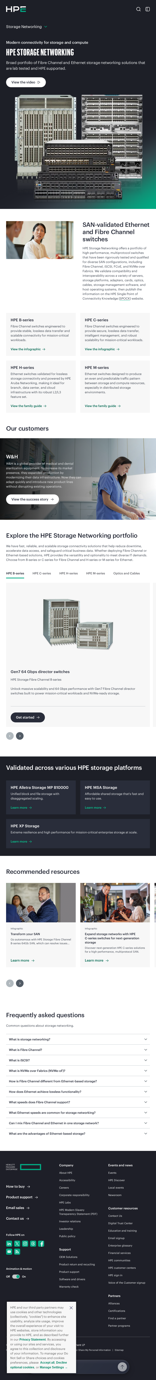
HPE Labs (65, 1202)
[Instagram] (25, 1244)
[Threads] (33, 1244)
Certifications (116, 1311)
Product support (69, 1272)
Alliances (114, 1303)
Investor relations (70, 1221)
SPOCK (125, 298)
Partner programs (119, 1325)
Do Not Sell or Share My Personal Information (87, 1350)
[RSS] (17, 1252)
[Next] (20, 736)
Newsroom (115, 1195)
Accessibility (67, 1180)
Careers (64, 1187)
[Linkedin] (9, 1244)
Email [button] (15, 1208)
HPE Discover (116, 1180)
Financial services (119, 1253)
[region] (78, 479)
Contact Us (115, 1216)
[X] (17, 1244)
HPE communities (119, 1260)
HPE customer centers (122, 1268)
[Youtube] (9, 1252)
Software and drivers (72, 1279)
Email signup (116, 1238)
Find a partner (117, 1318)
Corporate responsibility (74, 1195)
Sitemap (119, 1350)
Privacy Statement (32, 1339)
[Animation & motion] (16, 1276)
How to (15, 1186)
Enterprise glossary (120, 1245)
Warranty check (69, 1286)
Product (19, 1197)
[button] (71, 1308)
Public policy (67, 1236)
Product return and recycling (77, 1264)
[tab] (15, 573)
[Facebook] (41, 1244)
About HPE (65, 1173)
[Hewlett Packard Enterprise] (16, 9)
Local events (116, 1187)
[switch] (14, 1276)
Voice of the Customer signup (126, 1282)
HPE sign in (115, 1275)
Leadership (66, 1228)
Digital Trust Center (120, 1223)
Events (112, 1173)
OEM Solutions (68, 1257)
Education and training (122, 1230)
